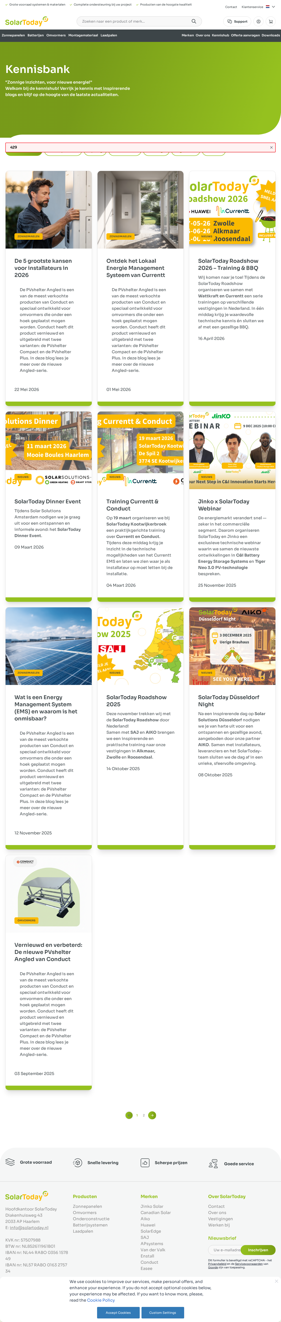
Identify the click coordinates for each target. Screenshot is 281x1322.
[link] (129, 1115)
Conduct (149, 1262)
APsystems (152, 1243)
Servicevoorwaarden (249, 1263)
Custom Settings (162, 1313)
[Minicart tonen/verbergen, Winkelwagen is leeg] (271, 21)
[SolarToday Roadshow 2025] (141, 646)
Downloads (271, 35)
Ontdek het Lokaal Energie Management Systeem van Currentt (135, 268)
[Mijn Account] (258, 21)
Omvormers (56, 35)
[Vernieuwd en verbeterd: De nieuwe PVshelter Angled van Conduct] (49, 894)
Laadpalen (109, 35)
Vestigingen (220, 1218)
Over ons (203, 35)
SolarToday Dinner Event (47, 501)
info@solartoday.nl (29, 1227)
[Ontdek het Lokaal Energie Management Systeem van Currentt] (141, 210)
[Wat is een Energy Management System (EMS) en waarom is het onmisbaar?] (49, 646)
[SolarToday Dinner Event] (49, 450)
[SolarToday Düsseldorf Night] (232, 646)
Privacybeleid (217, 1263)
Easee (146, 1268)
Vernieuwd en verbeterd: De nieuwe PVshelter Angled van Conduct (48, 952)
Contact (231, 7)
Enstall (147, 1256)
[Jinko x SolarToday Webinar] (232, 450)
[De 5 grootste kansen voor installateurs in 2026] (49, 210)
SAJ (145, 1237)
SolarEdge (151, 1231)
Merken (188, 35)
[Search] (194, 21)
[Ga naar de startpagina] (26, 21)
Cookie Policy (101, 1300)
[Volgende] (152, 1115)
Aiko (145, 1218)
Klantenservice (252, 7)
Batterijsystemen (90, 1225)
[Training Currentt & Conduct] (141, 450)
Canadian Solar (156, 1212)
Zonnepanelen (13, 35)
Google (213, 1267)
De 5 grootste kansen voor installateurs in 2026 (43, 268)
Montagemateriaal (83, 35)
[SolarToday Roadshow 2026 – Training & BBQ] (232, 210)
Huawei (148, 1225)
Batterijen (36, 35)
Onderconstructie (91, 1218)
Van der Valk (153, 1249)
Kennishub (220, 35)
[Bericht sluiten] (271, 147)
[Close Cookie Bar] (276, 1281)
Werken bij (219, 1225)
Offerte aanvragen (245, 35)
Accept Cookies (118, 1313)
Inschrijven (258, 1250)
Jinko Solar (152, 1206)
